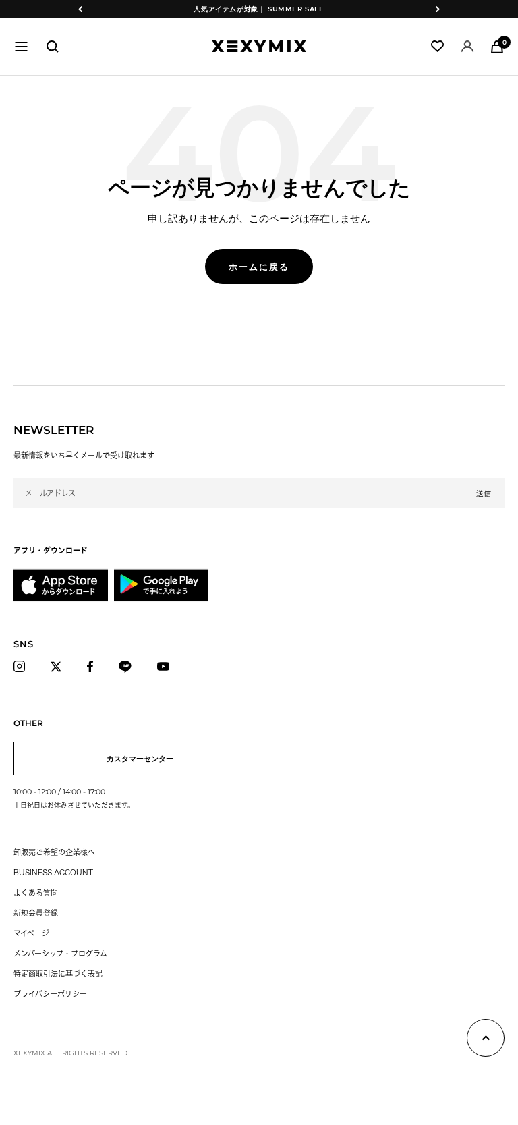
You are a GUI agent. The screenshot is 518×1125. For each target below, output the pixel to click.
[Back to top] (486, 1040)
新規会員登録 (35, 912)
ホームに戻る (259, 266)
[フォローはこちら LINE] (129, 667)
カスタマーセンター (140, 758)
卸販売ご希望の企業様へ (54, 852)
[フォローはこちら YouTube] (167, 667)
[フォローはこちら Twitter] (60, 667)
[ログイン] (467, 46)
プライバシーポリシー (50, 993)
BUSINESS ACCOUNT (53, 872)
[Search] (53, 46)
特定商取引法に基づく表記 (58, 973)
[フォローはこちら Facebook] (93, 667)
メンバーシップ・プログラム (60, 953)
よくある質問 (35, 892)
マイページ (31, 933)
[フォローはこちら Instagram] (22, 667)
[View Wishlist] (437, 46)
